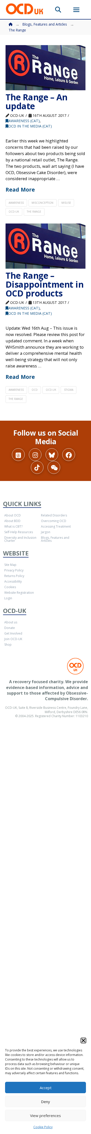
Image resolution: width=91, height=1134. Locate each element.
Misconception (42, 203)
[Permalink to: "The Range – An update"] (46, 67)
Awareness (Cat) (24, 120)
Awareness (16, 203)
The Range (34, 211)
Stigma (68, 390)
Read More (20, 189)
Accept (46, 1087)
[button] (83, 1040)
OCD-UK (14, 211)
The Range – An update (36, 101)
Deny (45, 1101)
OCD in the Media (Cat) (30, 126)
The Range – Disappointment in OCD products (45, 284)
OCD (35, 390)
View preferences (45, 1115)
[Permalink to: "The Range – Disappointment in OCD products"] (46, 246)
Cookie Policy (43, 1127)
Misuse (66, 203)
